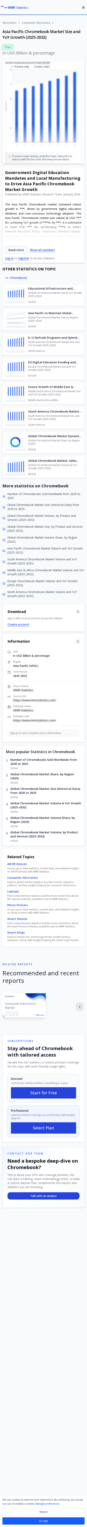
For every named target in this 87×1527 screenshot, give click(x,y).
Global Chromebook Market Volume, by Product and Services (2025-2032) (44, 834)
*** (22, 209)
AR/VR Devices (17, 864)
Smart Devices (17, 919)
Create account (18, 624)
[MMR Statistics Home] (15, 7)
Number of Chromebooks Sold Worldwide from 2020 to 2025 (43, 762)
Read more (16, 250)
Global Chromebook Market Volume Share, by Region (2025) (42, 820)
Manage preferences (47, 1503)
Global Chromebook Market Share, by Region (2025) (42, 776)
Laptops (13, 891)
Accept (43, 1521)
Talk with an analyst (43, 1196)
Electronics (9, 23)
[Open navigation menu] (83, 7)
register (23, 258)
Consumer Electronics (36, 23)
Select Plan (43, 1128)
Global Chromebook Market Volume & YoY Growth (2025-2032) (45, 805)
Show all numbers (42, 250)
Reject (43, 1512)
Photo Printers (17, 905)
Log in (9, 258)
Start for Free (43, 1092)
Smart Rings (16, 932)
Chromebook (18, 278)
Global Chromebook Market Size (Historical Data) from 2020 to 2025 (45, 791)
